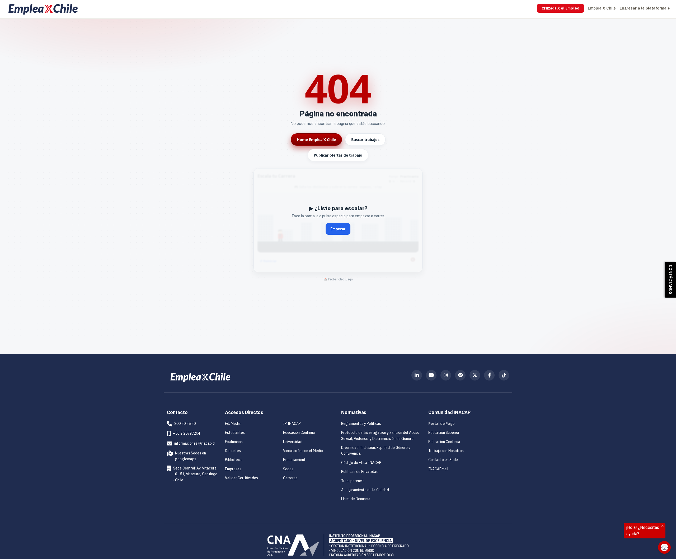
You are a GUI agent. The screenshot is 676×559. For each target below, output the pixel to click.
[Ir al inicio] (43, 9)
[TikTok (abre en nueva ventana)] (504, 375)
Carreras (290, 478)
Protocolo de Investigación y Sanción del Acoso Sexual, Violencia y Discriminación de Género (380, 435)
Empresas (233, 469)
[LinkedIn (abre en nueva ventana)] (416, 375)
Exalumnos (234, 441)
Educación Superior (443, 432)
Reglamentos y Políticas (361, 423)
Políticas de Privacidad (359, 471)
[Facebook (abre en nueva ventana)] (489, 375)
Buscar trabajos (365, 139)
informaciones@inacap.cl (194, 443)
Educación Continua (299, 432)
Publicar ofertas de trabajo (338, 155)
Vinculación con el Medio (303, 450)
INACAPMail (438, 469)
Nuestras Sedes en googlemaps (187, 456)
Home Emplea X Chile (316, 139)
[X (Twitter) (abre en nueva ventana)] (475, 375)
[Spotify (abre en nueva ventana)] (460, 375)
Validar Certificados (241, 478)
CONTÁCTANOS (670, 279)
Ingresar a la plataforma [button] (643, 8)
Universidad (292, 441)
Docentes (233, 450)
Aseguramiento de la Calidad (365, 489)
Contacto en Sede (443, 459)
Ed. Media (233, 423)
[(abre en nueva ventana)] (200, 377)
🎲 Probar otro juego (338, 279)
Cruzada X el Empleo (560, 8)
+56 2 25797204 (186, 433)
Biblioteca (233, 459)
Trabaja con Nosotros (446, 450)
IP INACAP (292, 423)
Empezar (338, 229)
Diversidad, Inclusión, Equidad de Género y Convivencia (375, 450)
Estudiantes (235, 432)
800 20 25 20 (185, 423)
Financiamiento (295, 459)
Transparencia (353, 480)
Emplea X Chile (602, 8)
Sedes (288, 469)
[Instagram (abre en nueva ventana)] (445, 375)
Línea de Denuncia (355, 498)
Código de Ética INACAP (361, 462)
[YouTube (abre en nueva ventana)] (431, 375)
